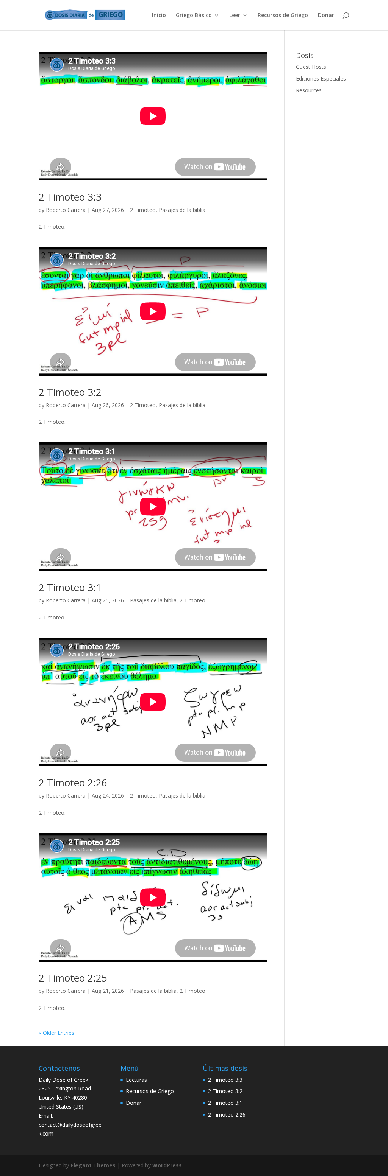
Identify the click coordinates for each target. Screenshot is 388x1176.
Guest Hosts (311, 66)
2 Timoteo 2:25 (73, 978)
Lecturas (136, 1079)
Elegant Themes (93, 1165)
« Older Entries (56, 1032)
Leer (234, 15)
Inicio (159, 15)
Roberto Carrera (66, 209)
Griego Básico (194, 15)
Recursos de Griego (283, 15)
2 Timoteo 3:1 (70, 587)
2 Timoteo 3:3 (70, 197)
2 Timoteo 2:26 (73, 782)
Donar (326, 15)
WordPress (167, 1165)
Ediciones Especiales (321, 78)
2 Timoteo (143, 209)
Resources (309, 90)
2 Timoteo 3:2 (70, 392)
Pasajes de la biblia (182, 209)
